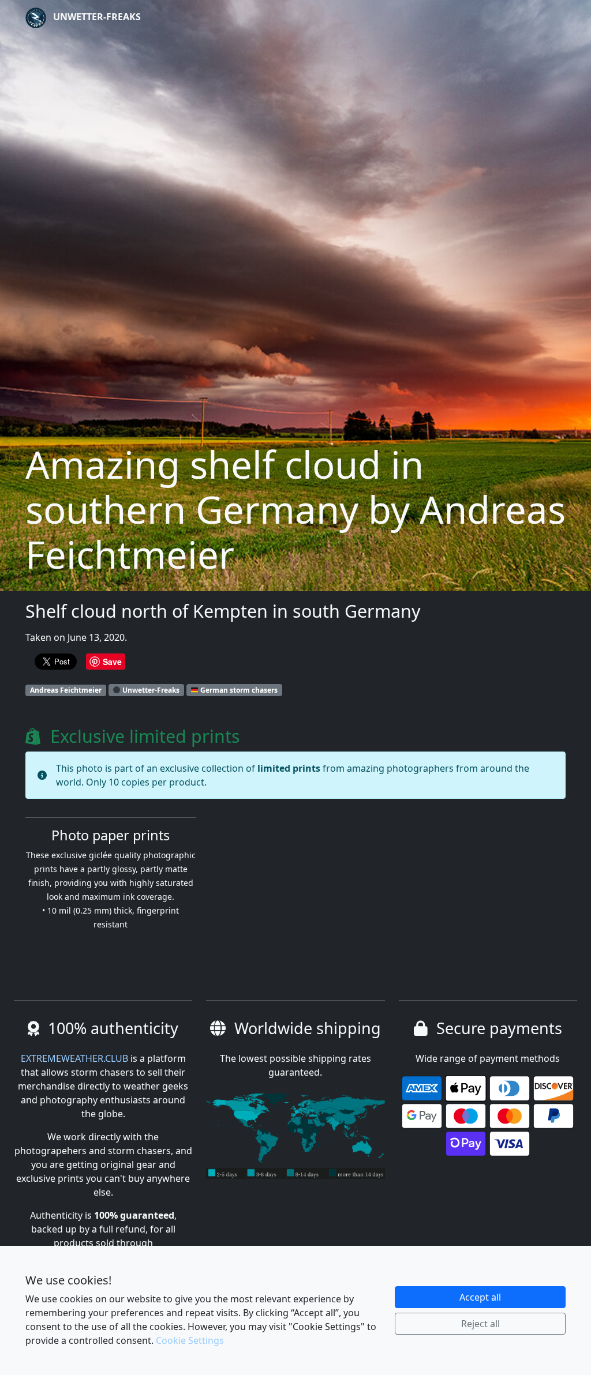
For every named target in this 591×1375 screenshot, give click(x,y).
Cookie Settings (190, 1340)
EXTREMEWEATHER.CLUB (74, 1058)
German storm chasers (238, 690)
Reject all (480, 1323)
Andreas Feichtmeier (66, 690)
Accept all (480, 1297)
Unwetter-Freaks (96, 16)
